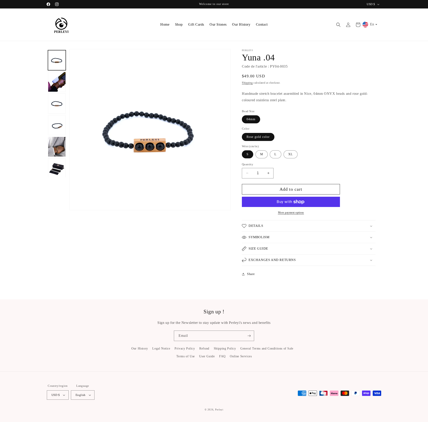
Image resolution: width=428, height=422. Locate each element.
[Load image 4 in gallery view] (57, 125)
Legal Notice (161, 348)
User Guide (207, 356)
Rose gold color (258, 137)
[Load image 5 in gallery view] (57, 147)
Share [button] (251, 274)
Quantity (247, 164)
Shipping (247, 82)
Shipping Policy (225, 348)
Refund (204, 348)
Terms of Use (185, 356)
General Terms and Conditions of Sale (266, 348)
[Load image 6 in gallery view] (57, 168)
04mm (251, 119)
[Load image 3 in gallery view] (57, 103)
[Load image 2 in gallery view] (57, 82)
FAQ (222, 356)
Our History (139, 348)
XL (290, 154)
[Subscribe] (249, 336)
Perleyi (219, 409)
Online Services (241, 356)
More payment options (291, 212)
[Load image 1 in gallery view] (57, 60)
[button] (338, 25)
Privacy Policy (185, 348)
